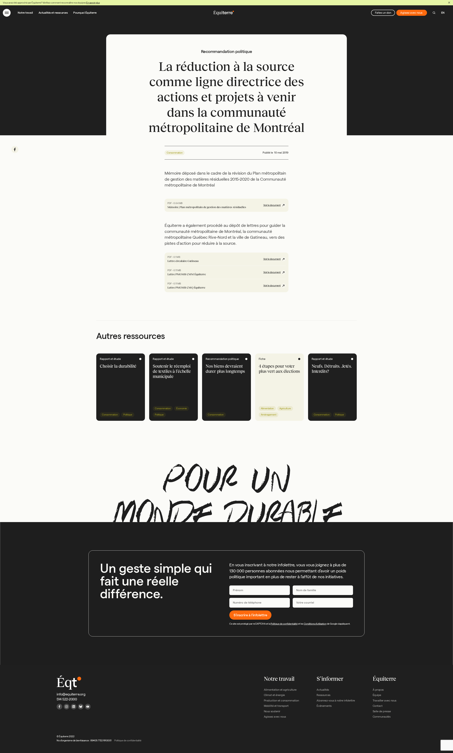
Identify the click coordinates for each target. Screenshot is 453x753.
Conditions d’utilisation (315, 623)
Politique (127, 414)
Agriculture (285, 408)
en (443, 12)
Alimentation (267, 408)
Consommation (174, 152)
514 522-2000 (67, 699)
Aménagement (268, 414)
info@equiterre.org (71, 694)
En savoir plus (93, 2)
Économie (181, 408)
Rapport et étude (110, 358)
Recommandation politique (222, 358)
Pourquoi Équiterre (84, 12)
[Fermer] (449, 3)
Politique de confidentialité (284, 623)
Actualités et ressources (53, 12)
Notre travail (25, 12)
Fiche (262, 358)
